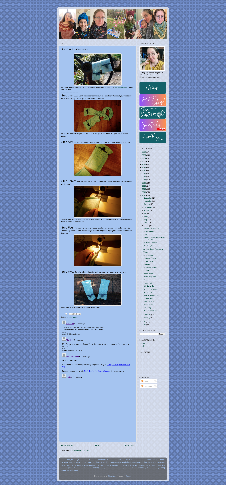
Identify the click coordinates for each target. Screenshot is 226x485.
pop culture (161, 465)
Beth (145, 235)
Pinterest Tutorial (149, 258)
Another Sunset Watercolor (153, 249)
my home (95, 465)
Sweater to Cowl (120, 87)
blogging (74, 460)
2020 (144, 170)
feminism (157, 460)
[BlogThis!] (73, 314)
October (147, 204)
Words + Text (148, 304)
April (146, 223)
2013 (144, 192)
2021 (144, 167)
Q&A (69, 468)
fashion (150, 460)
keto (123, 462)
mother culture (66, 465)
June (146, 216)
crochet (129, 460)
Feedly (142, 346)
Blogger (128, 476)
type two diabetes (150, 468)
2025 (144, 155)
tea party (123, 468)
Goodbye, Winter (149, 246)
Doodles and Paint (150, 311)
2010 (144, 325)
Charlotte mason (90, 460)
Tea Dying (147, 308)
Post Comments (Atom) (80, 450)
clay (108, 460)
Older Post (128, 445)
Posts (145, 382)
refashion (83, 468)
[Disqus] (97, 349)
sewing (69, 317)
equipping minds (142, 460)
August (147, 210)
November (148, 201)
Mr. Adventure (86, 465)
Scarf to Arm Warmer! (151, 295)
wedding (72, 470)
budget (80, 460)
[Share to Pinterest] (79, 314)
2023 (144, 161)
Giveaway (78, 462)
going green (87, 462)
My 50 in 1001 (148, 301)
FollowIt (142, 343)
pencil (125, 465)
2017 (144, 180)
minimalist (161, 462)
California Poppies (150, 243)
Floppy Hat (147, 283)
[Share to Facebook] (77, 314)
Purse (145, 280)
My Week (146, 264)
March (146, 226)
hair (94, 462)
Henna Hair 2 (148, 292)
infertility (113, 462)
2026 (144, 152)
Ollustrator (112, 476)
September (148, 207)
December (148, 198)
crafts (123, 460)
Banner (146, 271)
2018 (144, 177)
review (90, 468)
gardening (72, 462)
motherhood (76, 465)
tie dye (129, 468)
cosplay (112, 460)
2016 (144, 183)
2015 (144, 186)
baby (69, 460)
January (147, 318)
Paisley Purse (148, 232)
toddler (134, 468)
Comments (147, 386)
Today (145, 252)
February (147, 315)
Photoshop (153, 465)
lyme (138, 462)
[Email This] (70, 314)
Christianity (101, 460)
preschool (64, 468)
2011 (144, 322)
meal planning (153, 462)
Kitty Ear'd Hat (148, 286)
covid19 (118, 460)
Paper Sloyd (109, 465)
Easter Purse (148, 261)
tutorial (75, 317)
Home (98, 445)
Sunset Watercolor (150, 267)
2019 (144, 174)
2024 (144, 158)
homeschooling (102, 462)
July (145, 213)
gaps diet (64, 462)
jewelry (118, 462)
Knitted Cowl (148, 298)
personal (132, 465)
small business (114, 468)
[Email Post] (66, 314)
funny (162, 460)
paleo (102, 465)
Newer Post (67, 445)
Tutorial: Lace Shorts (151, 228)
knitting (128, 462)
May (146, 220)
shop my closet (104, 468)
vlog (163, 468)
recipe (77, 468)
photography (143, 465)
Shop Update (148, 255)
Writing (79, 470)
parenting (118, 465)
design (134, 460)
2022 (144, 164)
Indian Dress (148, 274)
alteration (63, 460)
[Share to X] (75, 314)
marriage (144, 462)
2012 (144, 195)
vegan (158, 468)
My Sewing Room (150, 277)
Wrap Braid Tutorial (150, 289)
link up (134, 462)
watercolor (65, 470)
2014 (144, 189)
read (73, 468)
